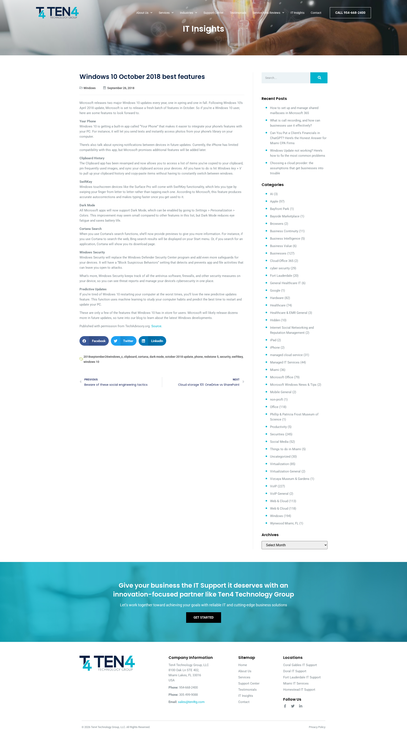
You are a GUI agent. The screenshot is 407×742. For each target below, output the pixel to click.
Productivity (278, 427)
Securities (277, 434)
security (225, 356)
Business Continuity (284, 231)
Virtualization (279, 464)
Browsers (276, 224)
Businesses (278, 253)
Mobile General (280, 392)
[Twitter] (293, 706)
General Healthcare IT (285, 283)
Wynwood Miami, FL (284, 523)
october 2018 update (179, 356)
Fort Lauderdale (281, 276)
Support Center (213, 12)
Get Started (204, 617)
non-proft (276, 399)
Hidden (275, 320)
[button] (94, 341)
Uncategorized (280, 456)
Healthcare (278, 305)
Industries (186, 12)
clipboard (130, 356)
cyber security (280, 268)
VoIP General (279, 494)
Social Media (279, 442)
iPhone (275, 347)
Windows (90, 88)
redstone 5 (211, 356)
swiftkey (237, 356)
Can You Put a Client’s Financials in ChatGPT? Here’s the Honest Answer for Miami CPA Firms (298, 138)
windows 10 (91, 361)
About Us (142, 12)
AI (271, 194)
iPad (273, 340)
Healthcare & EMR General (288, 313)
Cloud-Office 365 (281, 261)
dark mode (157, 356)
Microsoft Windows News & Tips (293, 385)
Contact (316, 12)
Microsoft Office (281, 377)
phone (198, 356)
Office (274, 407)
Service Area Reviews (266, 12)
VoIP (273, 486)
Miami (274, 370)
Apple (274, 201)
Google (275, 290)
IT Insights (297, 12)
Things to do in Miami (285, 449)
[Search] (319, 77)
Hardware (277, 298)
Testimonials (238, 12)
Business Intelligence (285, 238)
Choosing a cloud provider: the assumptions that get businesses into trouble (296, 168)
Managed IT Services (285, 362)
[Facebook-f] (285, 706)
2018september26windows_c (103, 356)
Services (164, 12)
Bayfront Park (279, 209)
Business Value (281, 246)
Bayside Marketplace (285, 216)
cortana (143, 356)
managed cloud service (286, 355)
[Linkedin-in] (300, 706)
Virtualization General (285, 471)
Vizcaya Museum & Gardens (289, 479)
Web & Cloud (279, 501)
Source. (156, 326)
